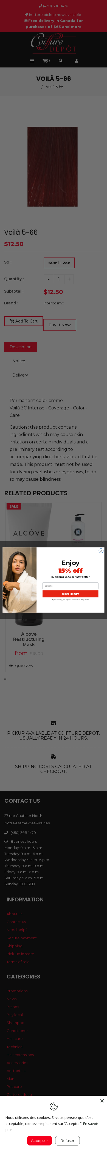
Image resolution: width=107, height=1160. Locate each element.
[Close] (102, 1101)
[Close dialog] (101, 550)
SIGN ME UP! (70, 593)
